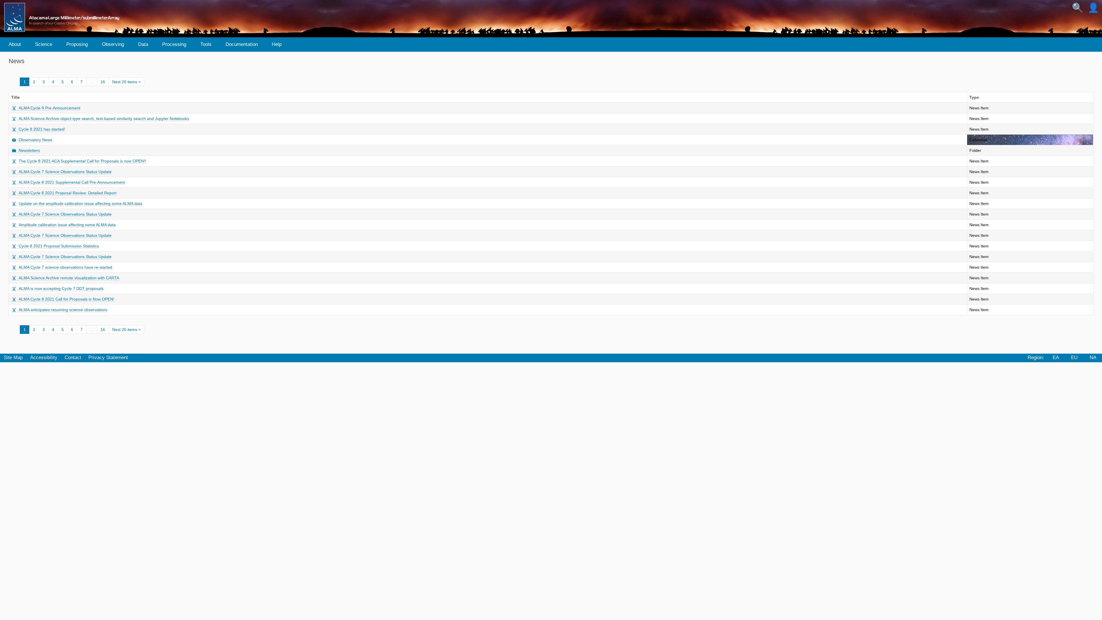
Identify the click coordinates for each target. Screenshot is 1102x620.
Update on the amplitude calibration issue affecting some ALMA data (80, 203)
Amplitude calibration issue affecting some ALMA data (67, 224)
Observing (113, 44)
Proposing (77, 44)
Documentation (242, 44)
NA (1093, 357)
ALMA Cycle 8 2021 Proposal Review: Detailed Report (68, 193)
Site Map (13, 357)
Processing (174, 44)
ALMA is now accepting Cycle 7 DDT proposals (61, 288)
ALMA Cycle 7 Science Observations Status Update (65, 171)
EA (1056, 357)
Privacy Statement (108, 357)
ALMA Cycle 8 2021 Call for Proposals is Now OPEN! (66, 299)
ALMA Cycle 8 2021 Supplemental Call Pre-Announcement (72, 182)
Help (277, 44)
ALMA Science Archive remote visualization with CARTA (69, 278)
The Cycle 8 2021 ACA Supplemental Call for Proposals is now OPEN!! (82, 161)
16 (102, 82)
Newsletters (29, 150)
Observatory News (35, 139)
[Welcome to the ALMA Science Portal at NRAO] (64, 17)
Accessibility (43, 357)
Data (143, 44)
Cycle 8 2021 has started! (42, 129)
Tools (206, 44)
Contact (73, 357)
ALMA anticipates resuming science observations (63, 309)
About (15, 44)
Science (43, 44)
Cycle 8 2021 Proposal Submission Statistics (59, 246)
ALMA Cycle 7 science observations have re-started (65, 267)
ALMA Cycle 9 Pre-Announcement (49, 108)
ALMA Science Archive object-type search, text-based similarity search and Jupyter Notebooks (104, 118)
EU (1074, 357)
